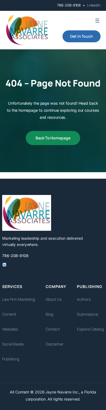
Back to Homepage (53, 137)
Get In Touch (81, 36)
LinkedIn (94, 5)
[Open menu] (97, 20)
